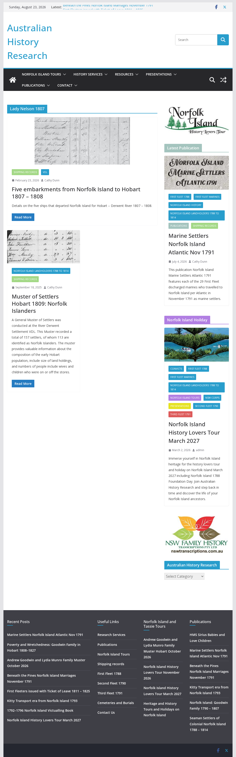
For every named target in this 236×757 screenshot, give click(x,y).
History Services (88, 74)
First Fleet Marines (207, 196)
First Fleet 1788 (179, 196)
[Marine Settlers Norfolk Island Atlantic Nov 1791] (196, 173)
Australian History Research (29, 41)
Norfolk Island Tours (41, 74)
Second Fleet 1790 (206, 406)
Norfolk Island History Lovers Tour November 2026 (162, 672)
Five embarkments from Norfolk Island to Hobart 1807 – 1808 (76, 192)
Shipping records (25, 172)
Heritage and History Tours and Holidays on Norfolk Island (161, 709)
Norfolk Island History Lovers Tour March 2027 (194, 432)
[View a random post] (223, 79)
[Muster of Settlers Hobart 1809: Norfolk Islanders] (43, 246)
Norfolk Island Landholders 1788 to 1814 (41, 271)
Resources (124, 74)
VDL (45, 172)
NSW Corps (212, 397)
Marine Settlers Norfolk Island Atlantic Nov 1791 (191, 244)
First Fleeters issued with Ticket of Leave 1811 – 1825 (48, 691)
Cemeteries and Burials (115, 703)
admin (200, 450)
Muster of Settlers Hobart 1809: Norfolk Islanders (39, 303)
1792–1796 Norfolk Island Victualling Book (40, 710)
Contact (64, 85)
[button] (63, 74)
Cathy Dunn (51, 180)
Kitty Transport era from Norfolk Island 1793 (42, 701)
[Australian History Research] (12, 79)
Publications (33, 85)
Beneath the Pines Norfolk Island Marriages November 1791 (108, 7)
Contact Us (106, 712)
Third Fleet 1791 (180, 414)
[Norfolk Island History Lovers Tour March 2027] (196, 345)
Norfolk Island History (185, 205)
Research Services (111, 634)
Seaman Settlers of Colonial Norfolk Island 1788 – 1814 (208, 724)
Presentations (159, 74)
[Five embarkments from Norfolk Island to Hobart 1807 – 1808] (82, 141)
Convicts (176, 368)
